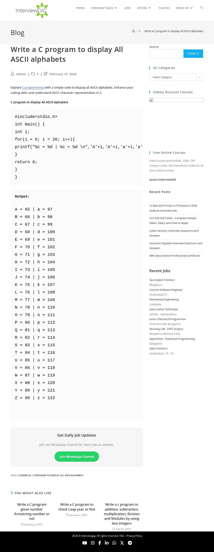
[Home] (133, 31)
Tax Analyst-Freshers (162, 280)
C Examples (24, 475)
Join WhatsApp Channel (77, 457)
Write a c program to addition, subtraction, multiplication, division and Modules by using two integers (122, 514)
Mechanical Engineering (164, 299)
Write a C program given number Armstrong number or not (32, 511)
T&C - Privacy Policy (130, 536)
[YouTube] (84, 543)
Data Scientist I (158, 348)
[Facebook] (99, 543)
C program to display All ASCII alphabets (57, 475)
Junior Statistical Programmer (167, 319)
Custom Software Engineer (165, 290)
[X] (114, 543)
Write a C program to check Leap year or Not (76, 506)
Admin (21, 74)
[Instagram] (93, 543)
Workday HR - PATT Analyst (166, 329)
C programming (33, 87)
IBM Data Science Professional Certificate (174, 255)
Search (154, 47)
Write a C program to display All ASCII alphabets (173, 31)
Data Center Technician (163, 309)
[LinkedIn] (107, 543)
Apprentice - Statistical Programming (172, 339)
